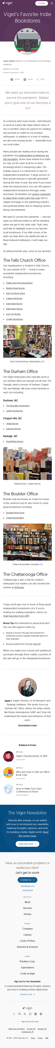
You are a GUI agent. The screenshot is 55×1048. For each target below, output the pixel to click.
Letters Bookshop (14, 410)
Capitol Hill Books (14, 298)
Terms (33, 1038)
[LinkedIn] (35, 1014)
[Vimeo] (40, 1014)
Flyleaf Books (12, 423)
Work (27, 902)
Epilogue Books (13, 428)
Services (27, 908)
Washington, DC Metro (17, 1029)
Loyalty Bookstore (14, 319)
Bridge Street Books (15, 288)
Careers (27, 934)
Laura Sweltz (9, 61)
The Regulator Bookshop (18, 405)
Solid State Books (14, 303)
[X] (14, 1014)
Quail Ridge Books (14, 441)
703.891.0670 (27, 890)
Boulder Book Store (15, 512)
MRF (46, 1038)
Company (27, 928)
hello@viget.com (28, 886)
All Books (19, 587)
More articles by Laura (27, 725)
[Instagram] (30, 1014)
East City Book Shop (15, 293)
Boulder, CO (42, 1029)
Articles (27, 914)
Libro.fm (37, 644)
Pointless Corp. (27, 961)
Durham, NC (31, 1029)
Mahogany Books (14, 308)
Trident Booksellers (15, 517)
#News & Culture (11, 69)
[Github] (19, 1014)
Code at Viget (27, 973)
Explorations (27, 967)
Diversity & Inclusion (27, 946)
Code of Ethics (27, 940)
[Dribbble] (24, 1014)
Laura (7, 700)
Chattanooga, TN (28, 1032)
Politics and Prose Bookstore (19, 283)
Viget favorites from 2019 (16, 616)
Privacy (40, 1038)
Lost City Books (13, 314)
